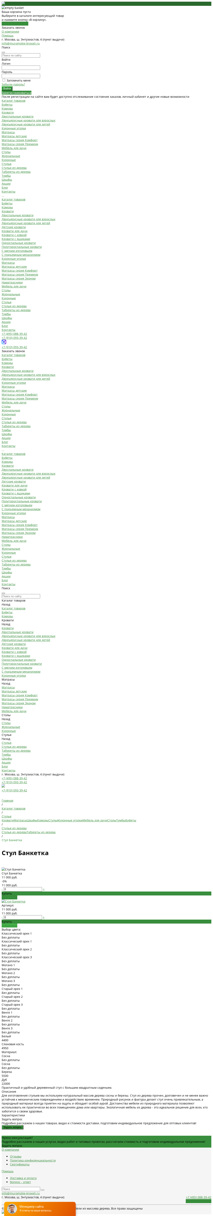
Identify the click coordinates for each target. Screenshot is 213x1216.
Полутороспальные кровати (22, 247)
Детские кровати (14, 227)
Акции (6, 322)
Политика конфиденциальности (33, 1160)
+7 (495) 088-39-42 (14, 334)
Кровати (8, 112)
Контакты (8, 330)
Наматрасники (12, 282)
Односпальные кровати (19, 243)
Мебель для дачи (14, 148)
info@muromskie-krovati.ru (21, 43)
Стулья (6, 164)
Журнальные (11, 156)
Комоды (7, 108)
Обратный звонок (198, 1201)
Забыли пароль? (13, 84)
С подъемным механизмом (21, 255)
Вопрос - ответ (20, 1182)
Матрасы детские (14, 136)
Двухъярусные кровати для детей (26, 124)
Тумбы (6, 176)
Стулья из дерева (14, 168)
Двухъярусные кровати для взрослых (28, 120)
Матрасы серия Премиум (20, 144)
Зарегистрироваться (16, 93)
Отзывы (15, 1156)
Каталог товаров (13, 199)
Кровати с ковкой (14, 235)
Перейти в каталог (15, 24)
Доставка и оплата (23, 1178)
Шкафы (7, 180)
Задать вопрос (12, 1127)
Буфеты (7, 104)
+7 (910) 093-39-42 (14, 338)
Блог (5, 326)
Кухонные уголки (14, 128)
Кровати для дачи (14, 231)
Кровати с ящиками (16, 239)
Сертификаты (20, 1164)
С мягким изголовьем (17, 251)
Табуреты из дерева (16, 172)
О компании (10, 31)
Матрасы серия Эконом (19, 278)
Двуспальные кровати (17, 116)
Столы (6, 152)
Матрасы (8, 132)
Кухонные (9, 160)
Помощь (8, 35)
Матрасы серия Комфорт (20, 140)
